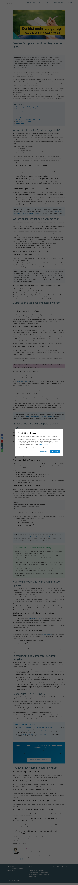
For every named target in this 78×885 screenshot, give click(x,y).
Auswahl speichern (44, 451)
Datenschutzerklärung (43, 444)
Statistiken (28, 447)
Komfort (35, 447)
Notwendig (21, 447)
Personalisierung (43, 447)
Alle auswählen (55, 451)
